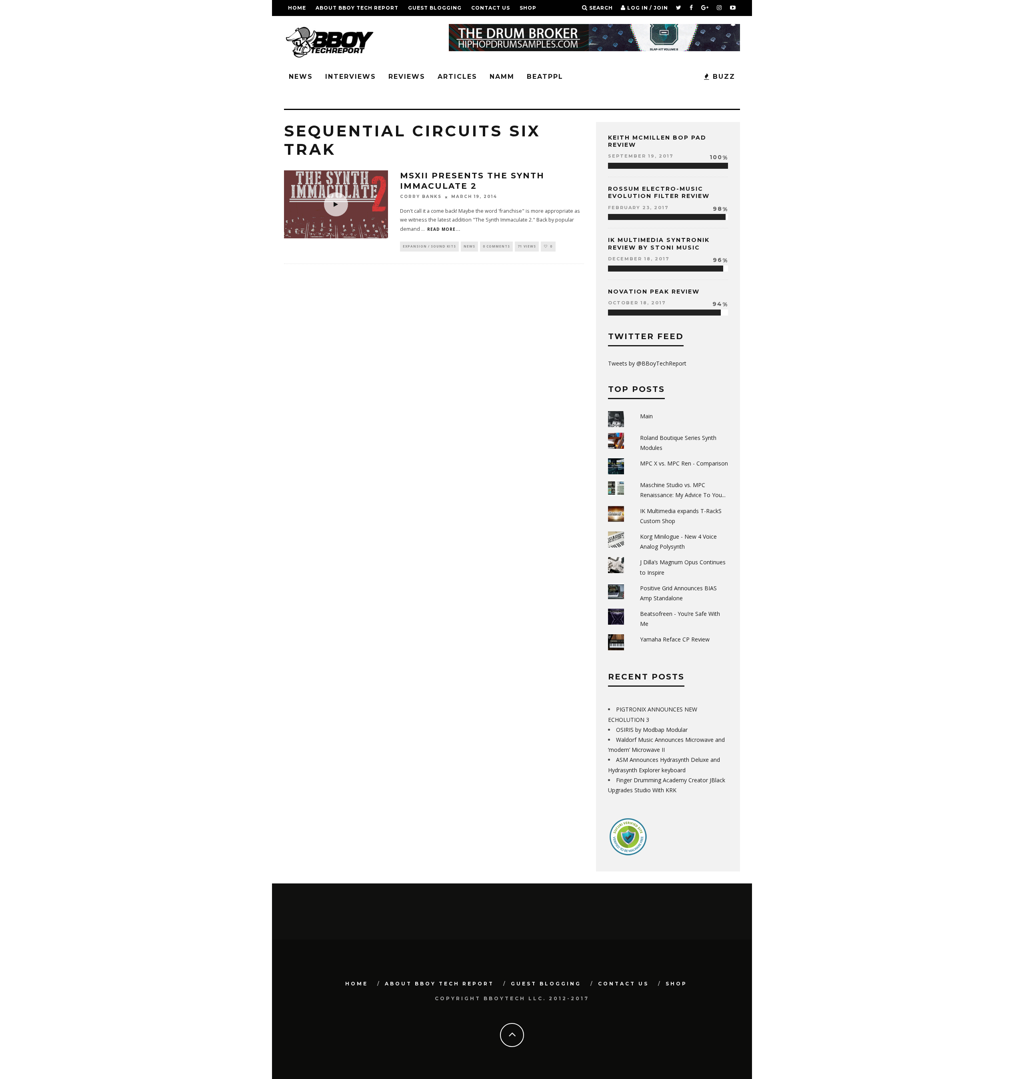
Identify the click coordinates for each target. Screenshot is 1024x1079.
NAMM (502, 76)
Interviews (350, 76)
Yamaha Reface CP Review (675, 639)
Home (297, 8)
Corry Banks (421, 197)
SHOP (528, 8)
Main (646, 416)
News (301, 76)
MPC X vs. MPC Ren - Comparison (684, 463)
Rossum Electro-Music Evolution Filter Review (659, 192)
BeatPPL (545, 76)
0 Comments (496, 246)
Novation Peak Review (654, 291)
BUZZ (722, 76)
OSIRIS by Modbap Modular (652, 729)
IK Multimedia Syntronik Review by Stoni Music (659, 243)
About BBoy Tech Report (357, 8)
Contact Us (490, 8)
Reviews (406, 76)
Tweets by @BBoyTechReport (647, 363)
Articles (457, 76)
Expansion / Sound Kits (429, 246)
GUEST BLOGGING (435, 8)
